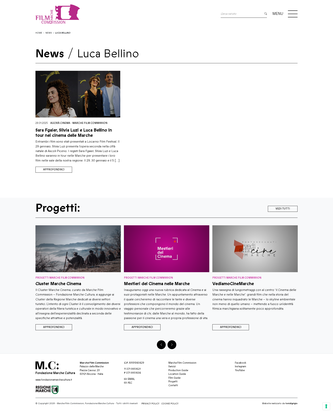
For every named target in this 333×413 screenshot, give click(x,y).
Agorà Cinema (60, 123)
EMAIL (131, 379)
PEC (130, 383)
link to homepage (57, 14)
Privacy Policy (150, 403)
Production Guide (178, 370)
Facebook (240, 363)
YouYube (240, 370)
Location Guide (177, 374)
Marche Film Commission (89, 123)
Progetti (172, 381)
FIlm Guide (174, 378)
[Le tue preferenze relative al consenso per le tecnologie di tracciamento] (326, 406)
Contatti (173, 385)
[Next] (172, 345)
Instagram (240, 366)
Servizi (172, 366)
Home (38, 32)
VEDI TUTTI (283, 208)
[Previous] (161, 345)
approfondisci (53, 169)
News (48, 32)
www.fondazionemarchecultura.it (53, 380)
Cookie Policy (169, 403)
